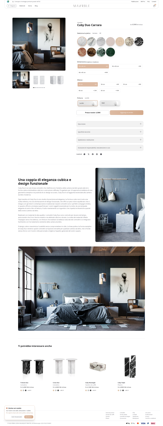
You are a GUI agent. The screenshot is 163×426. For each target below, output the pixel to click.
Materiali (22, 6)
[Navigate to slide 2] (36, 87)
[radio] (81, 41)
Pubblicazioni (134, 1)
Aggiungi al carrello (126, 112)
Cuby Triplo (121, 383)
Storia (30, 6)
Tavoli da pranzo (110, 412)
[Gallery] (39, 44)
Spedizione (135, 416)
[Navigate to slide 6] (44, 87)
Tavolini (108, 416)
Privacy (147, 416)
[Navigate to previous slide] (13, 44)
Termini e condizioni (150, 418)
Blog (36, 6)
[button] (11, 5)
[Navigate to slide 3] (38, 87)
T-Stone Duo (24, 383)
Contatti (154, 1)
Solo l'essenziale (17, 417)
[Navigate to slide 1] (34, 87)
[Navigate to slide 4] (40, 87)
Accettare (29, 417)
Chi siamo (148, 412)
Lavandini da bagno (125, 416)
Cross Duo (56, 383)
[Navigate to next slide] (64, 44)
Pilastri (107, 418)
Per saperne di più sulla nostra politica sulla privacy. (19, 413)
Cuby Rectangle (90, 383)
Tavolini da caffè (110, 414)
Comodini (122, 412)
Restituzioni (136, 418)
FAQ (148, 1)
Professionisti (148, 414)
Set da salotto (123, 414)
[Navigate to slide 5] (42, 87)
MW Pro (143, 1)
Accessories (123, 418)
